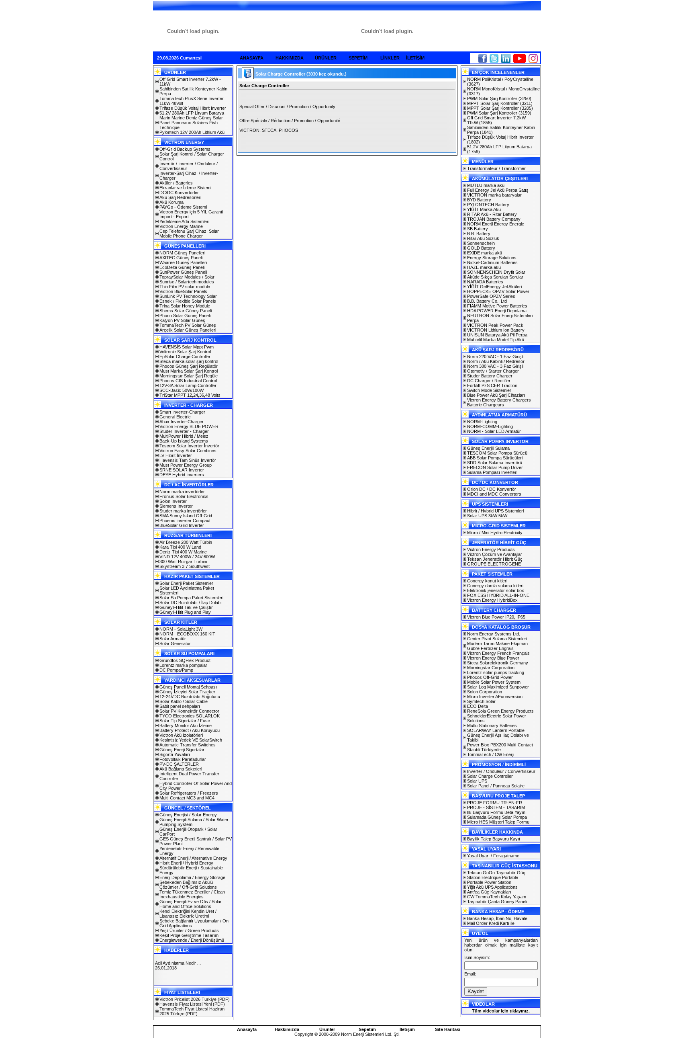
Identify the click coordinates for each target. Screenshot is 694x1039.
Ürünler (327, 1029)
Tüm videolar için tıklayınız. (501, 1010)
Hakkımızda (287, 1029)
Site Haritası (447, 1029)
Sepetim (367, 1029)
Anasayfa (247, 1029)
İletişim (407, 1029)
